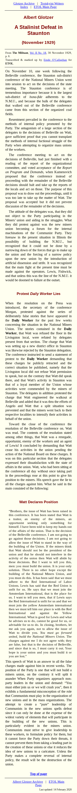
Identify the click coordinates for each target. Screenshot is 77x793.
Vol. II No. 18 (38, 52)
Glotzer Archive (24, 3)
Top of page (38, 774)
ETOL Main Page (45, 7)
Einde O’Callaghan (55, 59)
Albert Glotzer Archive (28, 781)
